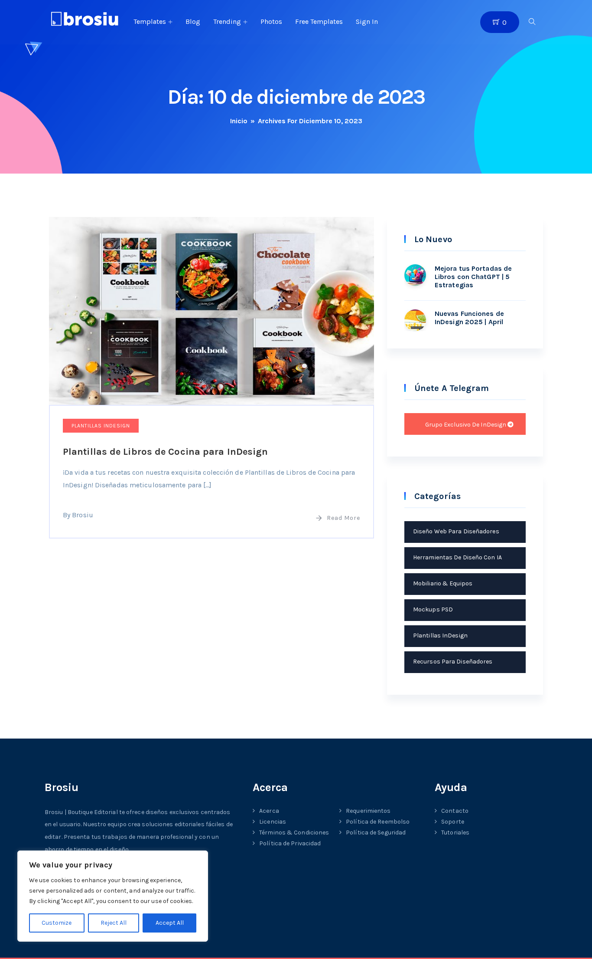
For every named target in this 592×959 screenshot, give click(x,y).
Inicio (238, 121)
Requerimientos (368, 810)
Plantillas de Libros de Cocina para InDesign (165, 451)
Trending (227, 21)
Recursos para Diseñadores (453, 661)
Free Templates (319, 21)
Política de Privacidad (290, 843)
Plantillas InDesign (101, 426)
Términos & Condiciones (294, 832)
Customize (57, 922)
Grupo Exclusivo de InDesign (466, 424)
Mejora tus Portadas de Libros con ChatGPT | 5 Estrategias (473, 276)
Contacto (454, 810)
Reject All (114, 922)
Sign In (367, 21)
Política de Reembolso (378, 821)
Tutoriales (455, 832)
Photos (271, 21)
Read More (343, 518)
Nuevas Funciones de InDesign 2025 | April (469, 317)
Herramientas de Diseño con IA (457, 557)
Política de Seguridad (376, 832)
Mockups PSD (433, 609)
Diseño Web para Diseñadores (456, 531)
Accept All (170, 922)
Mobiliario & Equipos (442, 583)
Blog (192, 21)
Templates (149, 21)
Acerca (269, 810)
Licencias (272, 821)
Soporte (452, 821)
